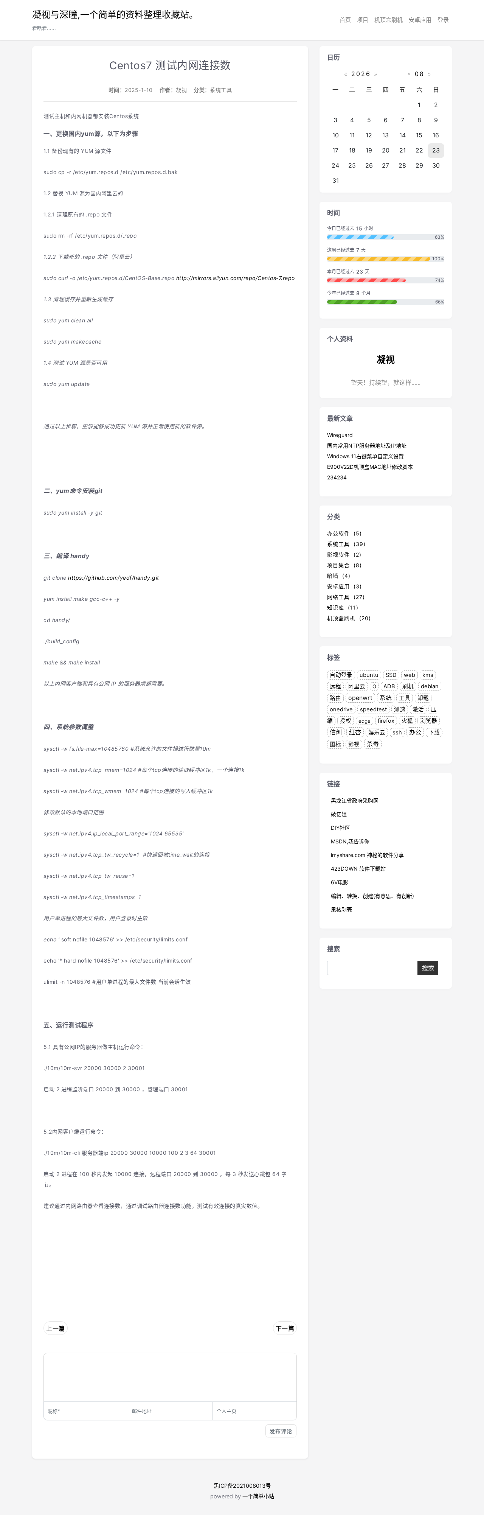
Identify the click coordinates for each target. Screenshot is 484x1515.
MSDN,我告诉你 (350, 841)
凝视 (181, 90)
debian (430, 686)
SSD (391, 675)
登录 (443, 19)
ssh (397, 732)
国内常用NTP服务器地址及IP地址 (366, 445)
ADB (389, 686)
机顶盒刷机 (388, 19)
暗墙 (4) (339, 575)
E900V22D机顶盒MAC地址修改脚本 (370, 467)
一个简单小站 (258, 1496)
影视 (354, 744)
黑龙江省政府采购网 (355, 800)
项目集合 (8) (344, 565)
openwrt (360, 698)
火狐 (407, 720)
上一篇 (55, 1328)
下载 (434, 732)
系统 (386, 698)
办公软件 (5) (344, 533)
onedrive (341, 709)
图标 (335, 744)
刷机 (408, 686)
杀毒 (373, 744)
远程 (335, 686)
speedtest (373, 709)
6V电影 (339, 882)
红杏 (355, 732)
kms (427, 675)
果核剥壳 (341, 909)
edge (364, 721)
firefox (386, 720)
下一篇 (285, 1328)
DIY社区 (340, 827)
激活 (418, 709)
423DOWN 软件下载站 (358, 868)
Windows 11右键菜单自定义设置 (365, 456)
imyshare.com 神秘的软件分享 (367, 855)
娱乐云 (376, 732)
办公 (415, 732)
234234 (337, 477)
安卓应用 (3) (344, 586)
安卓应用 (420, 19)
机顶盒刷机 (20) (349, 618)
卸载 (423, 698)
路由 (335, 698)
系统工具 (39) (346, 544)
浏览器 (428, 720)
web (409, 675)
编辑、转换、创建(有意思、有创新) (372, 896)
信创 (336, 732)
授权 (345, 720)
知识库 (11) (342, 607)
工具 (404, 698)
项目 (362, 19)
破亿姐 (339, 814)
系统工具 (221, 90)
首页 (345, 19)
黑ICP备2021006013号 (242, 1485)
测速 (399, 709)
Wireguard (340, 435)
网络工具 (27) (346, 597)
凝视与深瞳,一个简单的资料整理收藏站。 (115, 14)
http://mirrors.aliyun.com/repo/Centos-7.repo (235, 278)
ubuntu (369, 675)
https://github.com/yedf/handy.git (113, 577)
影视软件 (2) (344, 554)
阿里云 (356, 686)
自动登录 (341, 675)
